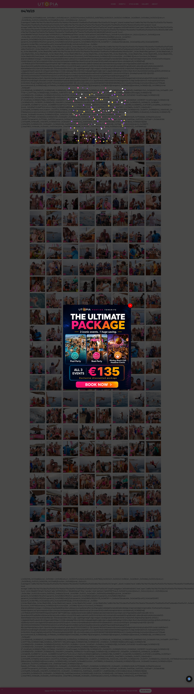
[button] (189, 679)
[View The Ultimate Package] (97, 347)
